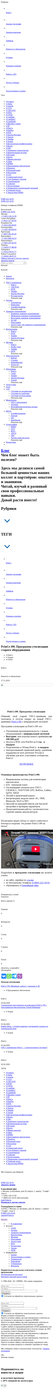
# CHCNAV (11, 110)
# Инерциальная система (16, 153)
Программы (11, 369)
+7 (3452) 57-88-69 (8, 247)
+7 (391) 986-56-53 (8, 238)
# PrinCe (9, 128)
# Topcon (9, 137)
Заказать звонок (7, 260)
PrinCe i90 (16, 721)
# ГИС (8, 148)
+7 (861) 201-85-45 (8, 234)
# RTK (8, 133)
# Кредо (9, 157)
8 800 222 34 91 (7, 199)
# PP (8, 126)
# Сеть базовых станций (16, 179)
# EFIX (9, 113)
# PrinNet (9, 130)
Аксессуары (11, 385)
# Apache (9, 106)
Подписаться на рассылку (12, 1274)
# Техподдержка (12, 186)
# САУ (8, 175)
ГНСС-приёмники (13, 283)
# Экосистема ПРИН (14, 192)
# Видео (9, 146)
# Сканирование (13, 181)
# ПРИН (9, 164)
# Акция (9, 141)
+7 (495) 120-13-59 (8, 216)
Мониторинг (11, 400)
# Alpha (9, 104)
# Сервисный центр (14, 177)
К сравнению (16, 1224)
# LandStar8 (11, 121)
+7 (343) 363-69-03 (8, 229)
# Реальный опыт (13, 170)
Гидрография (11, 424)
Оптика (9, 300)
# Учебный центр (13, 190)
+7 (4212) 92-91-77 (8, 252)
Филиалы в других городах (13, 1202)
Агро (8, 387)
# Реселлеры (11, 172)
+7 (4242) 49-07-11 (8, 256)
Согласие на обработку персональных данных (23, 1296)
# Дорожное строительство (17, 150)
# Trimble (9, 139)
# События (10, 184)
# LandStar (10, 117)
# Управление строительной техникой (22, 188)
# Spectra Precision (13, 135)
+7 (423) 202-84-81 (8, 225)
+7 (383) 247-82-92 (8, 243)
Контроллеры (11, 329)
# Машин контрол (13, 159)
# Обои (9, 161)
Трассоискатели (12, 356)
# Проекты (10, 168)
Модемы (9, 342)
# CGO (9, 108)
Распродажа (11, 442)
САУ (8, 389)
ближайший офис (30, 885)
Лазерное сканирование (16, 311)
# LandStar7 (11, 119)
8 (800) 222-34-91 (8, 212)
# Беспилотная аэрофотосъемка (19, 144)
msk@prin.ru (6, 1200)
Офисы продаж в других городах (15, 258)
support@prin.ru (7, 1215)
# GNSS (9, 115)
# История (10, 155)
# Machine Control (13, 124)
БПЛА (8, 411)
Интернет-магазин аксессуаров (14, 1277)
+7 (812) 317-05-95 (8, 221)
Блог (5, 450)
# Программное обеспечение (18, 166)
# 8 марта (10, 102)
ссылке (30, 880)
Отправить (6, 1293)
